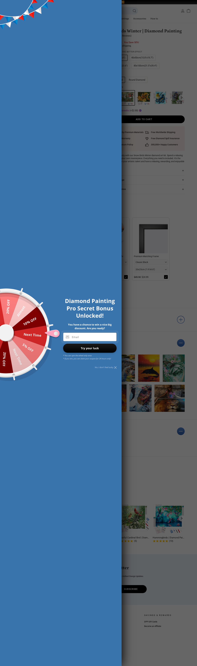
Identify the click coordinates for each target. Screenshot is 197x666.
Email (75, 337)
